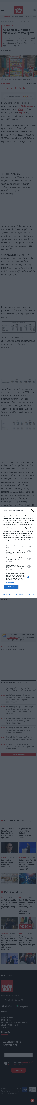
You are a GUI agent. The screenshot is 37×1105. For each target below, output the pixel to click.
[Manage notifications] (32, 1100)
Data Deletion (6, 594)
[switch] (29, 551)
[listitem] (18, 546)
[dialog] (18, 552)
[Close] (33, 511)
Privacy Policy (30, 594)
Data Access (18, 594)
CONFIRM (11, 586)
